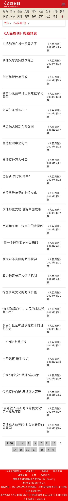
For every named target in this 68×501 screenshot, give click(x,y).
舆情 (19, 16)
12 (53, 443)
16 (27, 450)
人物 (55, 11)
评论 (12, 11)
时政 (5, 11)
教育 (62, 11)
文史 (41, 11)
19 (42, 450)
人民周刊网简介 (13, 471)
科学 (34, 11)
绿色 (55, 16)
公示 (34, 475)
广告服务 (44, 471)
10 (40, 443)
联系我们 (45, 475)
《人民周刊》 (19, 23)
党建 (26, 11)
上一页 (20, 443)
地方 (48, 16)
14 (14, 450)
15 (21, 450)
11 (47, 443)
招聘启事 (22, 475)
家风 (41, 16)
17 (34, 450)
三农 (12, 16)
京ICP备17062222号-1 (34, 483)
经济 (19, 11)
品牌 (34, 16)
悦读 (5, 16)
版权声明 (57, 471)
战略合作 (30, 471)
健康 (26, 16)
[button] (62, 16)
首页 (6, 23)
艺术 (48, 11)
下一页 (51, 450)
